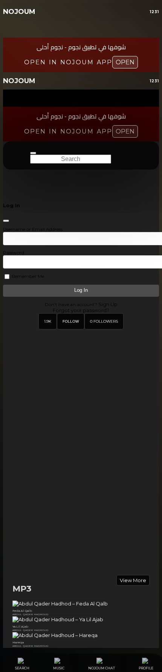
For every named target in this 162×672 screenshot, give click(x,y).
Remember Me (27, 276)
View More (133, 580)
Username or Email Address (33, 229)
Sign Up (108, 304)
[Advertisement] (81, 520)
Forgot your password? (81, 310)
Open (125, 62)
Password (13, 252)
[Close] (6, 221)
